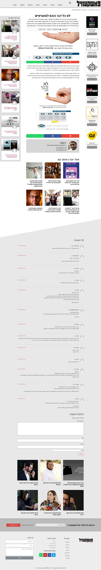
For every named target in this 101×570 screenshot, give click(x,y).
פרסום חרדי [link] (91, 10)
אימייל (82, 444)
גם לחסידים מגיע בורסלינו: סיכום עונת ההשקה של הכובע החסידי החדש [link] (11, 156)
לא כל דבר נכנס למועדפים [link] (52, 16)
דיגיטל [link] (45, 5)
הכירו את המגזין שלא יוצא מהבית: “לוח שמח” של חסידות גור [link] (71, 182)
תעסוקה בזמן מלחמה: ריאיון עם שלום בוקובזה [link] (35, 209)
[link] (88, 3)
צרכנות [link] (22, 5)
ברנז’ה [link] (52, 5)
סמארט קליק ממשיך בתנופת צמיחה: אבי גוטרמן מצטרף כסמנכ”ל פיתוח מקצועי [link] (34, 183)
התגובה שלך (80, 421)
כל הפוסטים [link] (61, 149)
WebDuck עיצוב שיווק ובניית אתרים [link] (43, 568)
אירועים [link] (30, 5)
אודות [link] (15, 5)
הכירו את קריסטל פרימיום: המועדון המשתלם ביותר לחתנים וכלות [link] (73, 484)
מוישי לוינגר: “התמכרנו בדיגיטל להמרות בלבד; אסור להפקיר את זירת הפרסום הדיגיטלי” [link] (72, 210)
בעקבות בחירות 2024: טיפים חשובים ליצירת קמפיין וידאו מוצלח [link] (10, 108)
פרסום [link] (60, 5)
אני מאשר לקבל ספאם (28, 525)
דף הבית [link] (98, 10)
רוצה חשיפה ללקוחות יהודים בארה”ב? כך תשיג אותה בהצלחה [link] (10, 132)
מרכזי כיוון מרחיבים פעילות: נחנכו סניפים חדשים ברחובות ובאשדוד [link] (53, 209)
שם (83, 437)
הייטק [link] (38, 5)
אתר (82, 450)
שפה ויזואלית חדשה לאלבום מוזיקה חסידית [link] (53, 181)
